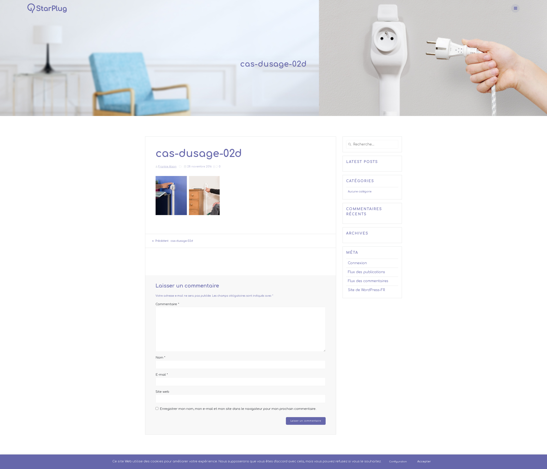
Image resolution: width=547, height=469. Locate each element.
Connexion (357, 263)
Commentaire (167, 304)
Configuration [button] (398, 461)
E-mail (162, 375)
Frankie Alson (167, 166)
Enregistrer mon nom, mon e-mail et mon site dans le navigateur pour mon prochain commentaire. (238, 409)
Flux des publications (366, 272)
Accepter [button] (424, 461)
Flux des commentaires (368, 281)
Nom (160, 357)
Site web (162, 392)
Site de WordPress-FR (366, 290)
